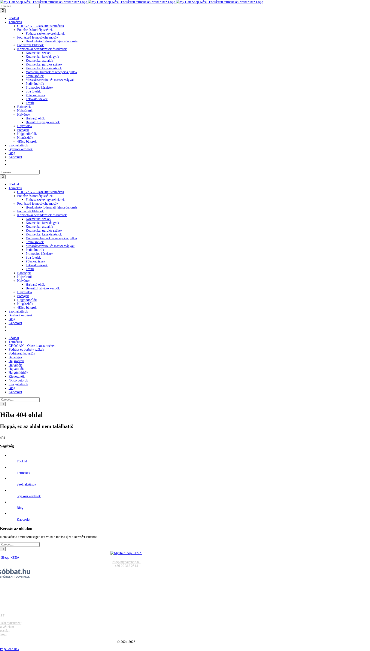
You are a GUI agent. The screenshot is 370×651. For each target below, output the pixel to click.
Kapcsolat (23, 519)
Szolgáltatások (26, 484)
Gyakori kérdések (29, 496)
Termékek (23, 473)
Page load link (9, 649)
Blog (20, 507)
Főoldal (22, 461)
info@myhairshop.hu (126, 562)
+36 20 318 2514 (126, 566)
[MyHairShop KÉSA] (126, 553)
